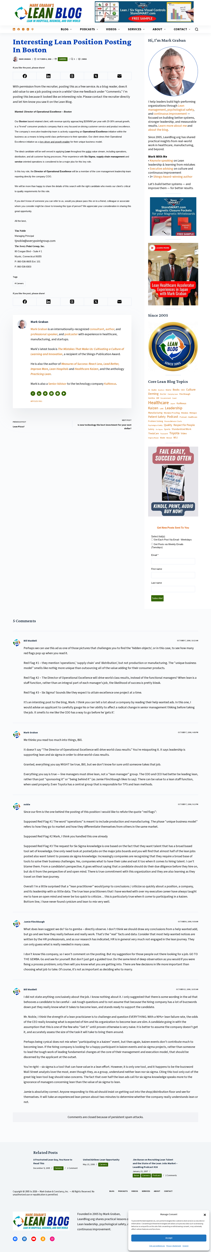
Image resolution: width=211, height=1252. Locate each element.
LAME (162, 409)
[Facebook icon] (33, 393)
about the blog (158, 130)
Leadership (173, 408)
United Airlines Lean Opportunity (101, 1159)
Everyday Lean (173, 394)
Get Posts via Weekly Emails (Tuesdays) (167, 546)
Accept (168, 1238)
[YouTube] (28, 29)
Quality (168, 425)
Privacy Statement (173, 1246)
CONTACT (180, 29)
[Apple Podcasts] (32, 29)
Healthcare (158, 403)
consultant (97, 329)
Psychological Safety (155, 425)
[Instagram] (23, 29)
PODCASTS (87, 29)
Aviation (161, 390)
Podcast (172, 417)
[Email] (119, 76)
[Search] (196, 29)
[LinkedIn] (14, 29)
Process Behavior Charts (173, 421)
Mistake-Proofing (172, 413)
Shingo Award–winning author (172, 177)
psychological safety (180, 110)
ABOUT (157, 29)
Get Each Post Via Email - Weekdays (172, 539)
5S (149, 390)
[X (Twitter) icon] (51, 393)
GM (157, 398)
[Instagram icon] (57, 393)
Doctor (163, 394)
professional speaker (44, 334)
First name (156, 569)
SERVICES (134, 29)
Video (184, 433)
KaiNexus (110, 384)
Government (165, 398)
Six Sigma (159, 429)
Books (176, 390)
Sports (167, 429)
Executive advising (161, 169)
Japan (172, 403)
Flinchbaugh (184, 394)
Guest (174, 398)
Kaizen (153, 408)
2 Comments (171, 1175)
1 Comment (72, 1168)
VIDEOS (111, 29)
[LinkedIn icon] (39, 393)
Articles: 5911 (36, 401)
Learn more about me (172, 126)
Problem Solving (155, 421)
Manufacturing (155, 413)
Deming (153, 394)
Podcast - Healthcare (188, 417)
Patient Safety (157, 417)
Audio (154, 389)
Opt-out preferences (157, 1246)
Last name (156, 582)
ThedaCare (153, 433)
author (110, 329)
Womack (169, 438)
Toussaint (164, 434)
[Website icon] (45, 393)
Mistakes (184, 413)
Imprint (185, 1246)
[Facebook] (18, 29)
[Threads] (72, 76)
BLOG (64, 29)
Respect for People (184, 425)
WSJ (175, 437)
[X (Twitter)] (96, 76)
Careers (62, 59)
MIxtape (193, 413)
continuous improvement (170, 114)
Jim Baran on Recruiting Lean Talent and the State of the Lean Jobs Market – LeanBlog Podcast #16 (155, 1163)
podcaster (71, 334)
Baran (136, 1175)
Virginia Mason (153, 438)
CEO (183, 390)
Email (154, 555)
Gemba (151, 398)
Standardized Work (181, 429)
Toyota (174, 433)
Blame (168, 390)
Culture (191, 390)
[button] (204, 1214)
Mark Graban (39, 329)
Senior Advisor (57, 384)
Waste (162, 438)
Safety (151, 429)
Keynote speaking (162, 160)
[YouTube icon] (63, 393)
